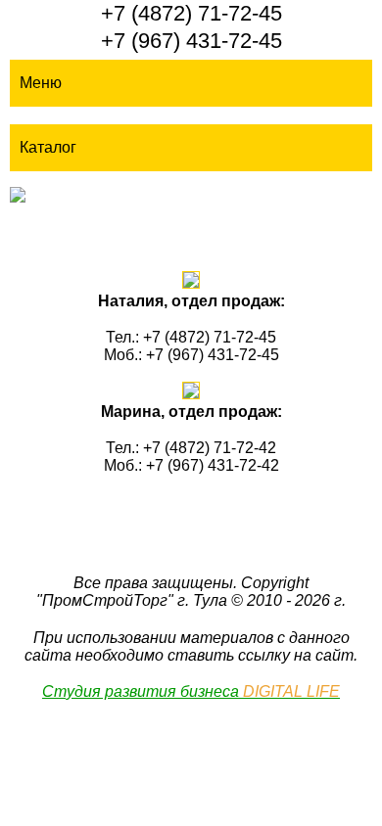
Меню (41, 82)
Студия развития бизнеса (191, 691)
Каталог (48, 147)
